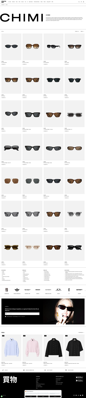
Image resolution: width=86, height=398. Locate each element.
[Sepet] (83, 2)
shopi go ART (49, 1)
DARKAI (24, 280)
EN (4, 395)
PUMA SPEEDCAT (46, 277)
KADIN (3, 271)
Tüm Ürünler (80, 332)
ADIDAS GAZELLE (46, 276)
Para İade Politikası (39, 386)
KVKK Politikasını (15, 316)
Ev (27, 1)
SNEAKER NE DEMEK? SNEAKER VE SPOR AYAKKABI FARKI (74, 278)
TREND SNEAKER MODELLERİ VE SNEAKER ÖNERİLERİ (73, 277)
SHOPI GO (24, 271)
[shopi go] (3, 2)
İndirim (45, 1)
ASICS (24, 276)
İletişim (37, 382)
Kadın (17, 1)
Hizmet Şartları (38, 385)
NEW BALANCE (25, 275)
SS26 (52, 1)
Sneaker (22, 1)
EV (2, 275)
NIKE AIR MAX (46, 271)
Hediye (42, 1)
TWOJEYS (24, 281)
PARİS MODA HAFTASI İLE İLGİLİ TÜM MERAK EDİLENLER (73, 273)
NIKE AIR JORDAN (46, 280)
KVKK (57, 381)
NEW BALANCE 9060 (47, 275)
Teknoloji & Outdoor (36, 1)
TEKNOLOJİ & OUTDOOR (5, 276)
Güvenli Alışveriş (58, 378)
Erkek (19, 1)
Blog (36, 388)
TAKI (2, 277)
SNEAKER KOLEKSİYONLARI (6, 280)
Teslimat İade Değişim (59, 382)
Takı (25, 1)
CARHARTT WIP (25, 277)
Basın (37, 381)
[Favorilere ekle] (20, 35)
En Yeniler (9, 1)
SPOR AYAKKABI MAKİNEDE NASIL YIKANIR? (71, 276)
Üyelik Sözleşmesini (9, 316)
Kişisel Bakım (31, 1)
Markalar (13, 1)
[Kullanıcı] (81, 2)
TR (3, 395)
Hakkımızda (38, 378)
